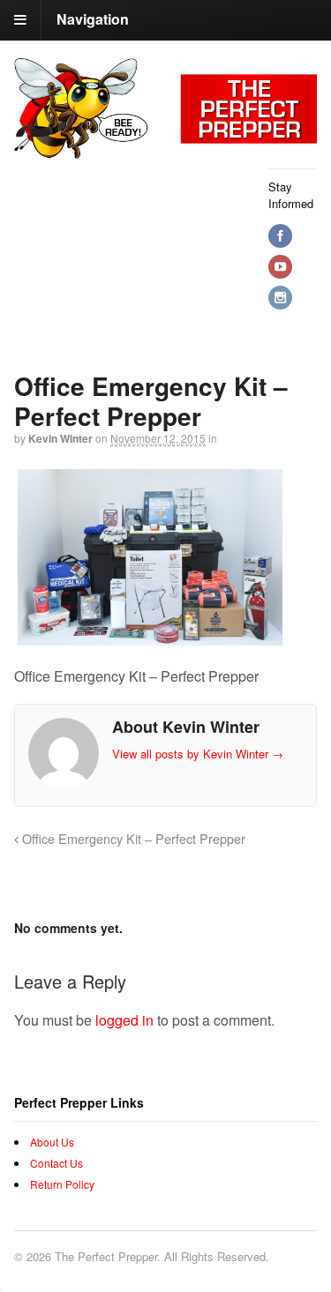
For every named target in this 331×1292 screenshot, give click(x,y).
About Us (52, 1141)
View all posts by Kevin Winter (197, 753)
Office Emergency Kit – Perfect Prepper (132, 838)
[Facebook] (281, 235)
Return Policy (62, 1183)
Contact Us (56, 1162)
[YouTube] (281, 266)
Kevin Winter (60, 438)
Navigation (92, 19)
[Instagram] (281, 297)
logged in (124, 1020)
